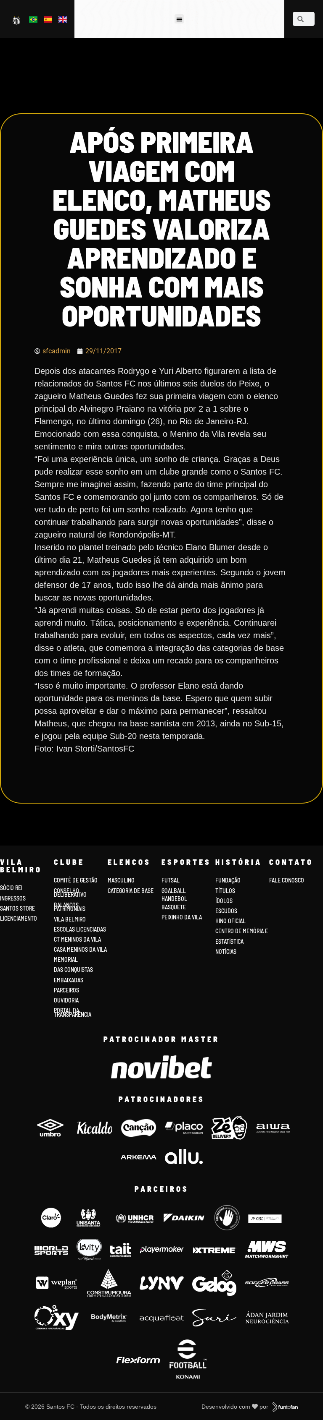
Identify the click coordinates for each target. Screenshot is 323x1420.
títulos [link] (225, 890)
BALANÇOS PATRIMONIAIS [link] (69, 907)
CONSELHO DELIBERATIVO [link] (70, 892)
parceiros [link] (66, 990)
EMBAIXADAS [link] (68, 980)
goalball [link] (174, 890)
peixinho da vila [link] (182, 917)
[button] (179, 19)
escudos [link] (226, 910)
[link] (17, 20)
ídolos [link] (224, 900)
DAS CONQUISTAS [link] (73, 969)
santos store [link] (17, 908)
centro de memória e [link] (241, 930)
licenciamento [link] (18, 918)
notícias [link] (225, 951)
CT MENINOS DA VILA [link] (77, 939)
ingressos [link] (13, 898)
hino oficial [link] (230, 920)
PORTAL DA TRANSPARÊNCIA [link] (72, 1012)
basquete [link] (174, 907)
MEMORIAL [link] (66, 959)
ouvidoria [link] (66, 1000)
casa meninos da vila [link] (80, 949)
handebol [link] (174, 898)
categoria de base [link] (131, 890)
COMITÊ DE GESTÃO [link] (76, 880)
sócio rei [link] (11, 887)
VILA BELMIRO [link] (70, 919)
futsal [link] (171, 880)
